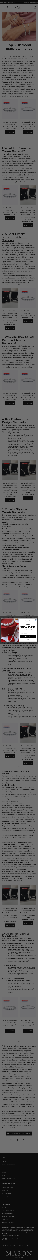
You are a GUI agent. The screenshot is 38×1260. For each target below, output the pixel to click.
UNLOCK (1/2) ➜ (28, 636)
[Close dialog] (36, 620)
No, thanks (28, 639)
